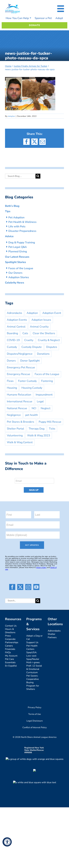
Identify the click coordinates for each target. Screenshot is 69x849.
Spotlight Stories (15, 262)
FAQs (8, 652)
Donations (43, 354)
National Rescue (17, 408)
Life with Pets (16, 226)
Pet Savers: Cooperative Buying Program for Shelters (32, 682)
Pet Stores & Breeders (20, 422)
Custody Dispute (31, 347)
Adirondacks (14, 313)
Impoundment (44, 394)
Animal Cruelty (39, 326)
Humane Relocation (19, 394)
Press (8, 635)
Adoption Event (51, 313)
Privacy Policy (34, 707)
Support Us (32, 642)
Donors (11, 360)
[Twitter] (20, 587)
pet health (31, 415)
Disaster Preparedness (22, 231)
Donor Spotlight (30, 360)
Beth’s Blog (12, 206)
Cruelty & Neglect (49, 340)
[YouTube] (36, 587)
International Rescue (19, 401)
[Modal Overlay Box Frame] (34, 484)
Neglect (45, 408)
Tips (7, 211)
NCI (34, 408)
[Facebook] (12, 587)
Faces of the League (20, 268)
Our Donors (15, 273)
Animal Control (16, 326)
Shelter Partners (52, 635)
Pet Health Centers (32, 647)
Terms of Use (34, 714)
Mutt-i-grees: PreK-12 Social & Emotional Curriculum (34, 667)
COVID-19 (13, 340)
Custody (12, 347)
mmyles (11, 116)
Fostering (47, 381)
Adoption (32, 313)
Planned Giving (17, 251)
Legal (40, 401)
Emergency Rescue (18, 374)
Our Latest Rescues (17, 257)
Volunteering (15, 435)
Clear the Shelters (44, 333)
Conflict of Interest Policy (34, 727)
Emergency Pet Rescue (21, 367)
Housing (12, 388)
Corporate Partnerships (11, 641)
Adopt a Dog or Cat (34, 637)
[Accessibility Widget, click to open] (7, 841)
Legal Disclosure (34, 720)
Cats (25, 333)
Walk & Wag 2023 (38, 435)
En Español (11, 665)
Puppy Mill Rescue (50, 422)
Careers (9, 645)
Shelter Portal (15, 428)
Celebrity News (14, 282)
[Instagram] (28, 587)
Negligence (14, 415)
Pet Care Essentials (10, 661)
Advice (9, 236)
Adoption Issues (41, 320)
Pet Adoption (16, 217)
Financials (10, 649)
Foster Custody (27, 381)
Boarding (12, 333)
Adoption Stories (18, 277)
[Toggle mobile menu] (60, 8)
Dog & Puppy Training (21, 242)
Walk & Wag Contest (20, 442)
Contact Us (11, 625)
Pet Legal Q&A (17, 247)
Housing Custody (31, 388)
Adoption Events (17, 320)
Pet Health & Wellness (22, 222)
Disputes (51, 347)
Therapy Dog (36, 428)
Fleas (10, 381)
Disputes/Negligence (19, 354)
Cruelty (28, 340)
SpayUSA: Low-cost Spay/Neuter (32, 656)
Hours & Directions (10, 631)
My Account (11, 655)
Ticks (52, 428)
